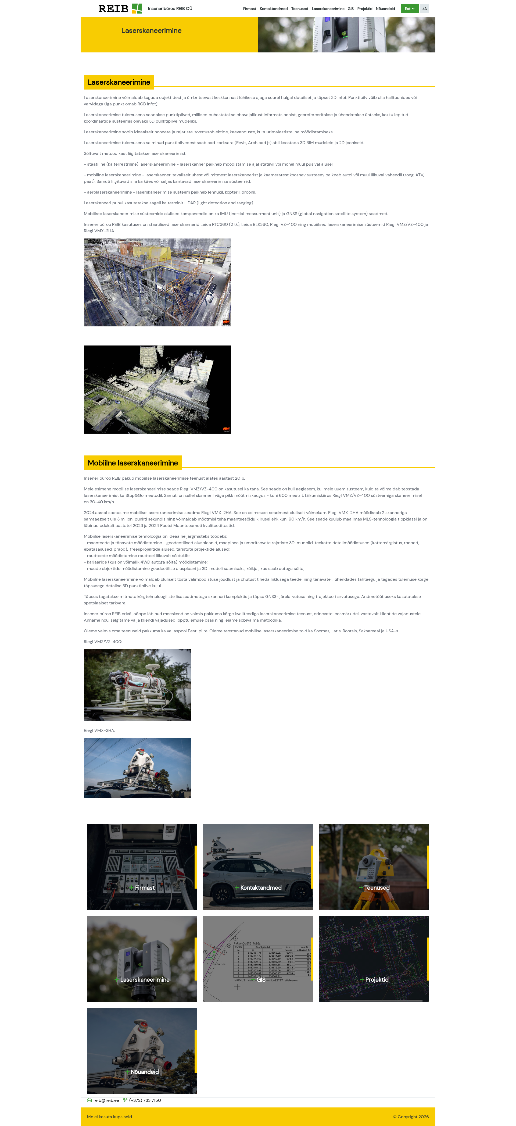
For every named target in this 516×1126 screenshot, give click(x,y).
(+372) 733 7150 (145, 1100)
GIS (351, 8)
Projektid (364, 8)
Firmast (249, 8)
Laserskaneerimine (328, 8)
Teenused (299, 8)
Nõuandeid (385, 8)
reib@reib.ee (106, 1100)
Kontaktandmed (274, 8)
